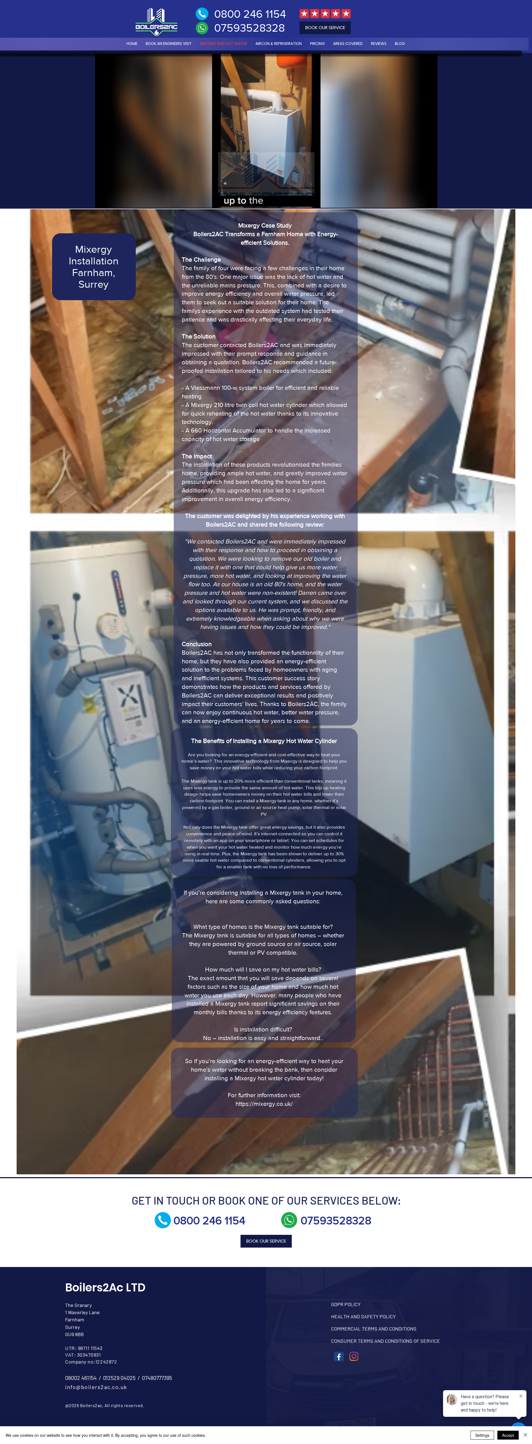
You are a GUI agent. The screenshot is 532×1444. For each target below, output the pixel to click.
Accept (508, 1435)
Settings (482, 1435)
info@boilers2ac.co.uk (96, 1387)
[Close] (525, 1435)
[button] (430, 193)
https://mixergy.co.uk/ (264, 1104)
